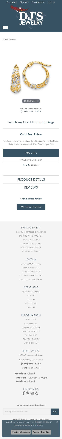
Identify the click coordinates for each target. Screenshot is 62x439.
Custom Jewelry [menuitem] (31, 339)
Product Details (31, 179)
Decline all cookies (21, 432)
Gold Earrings (10, 39)
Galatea (31, 299)
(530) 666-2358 (31, 111)
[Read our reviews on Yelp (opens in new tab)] (36, 393)
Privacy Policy (42, 422)
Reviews (31, 187)
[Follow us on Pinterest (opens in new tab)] (27, 393)
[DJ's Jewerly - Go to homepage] (31, 18)
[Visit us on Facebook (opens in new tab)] (24, 393)
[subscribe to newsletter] (55, 412)
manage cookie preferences (28, 425)
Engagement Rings (31, 264)
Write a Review (31, 206)
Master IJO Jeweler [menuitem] (31, 327)
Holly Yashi (31, 303)
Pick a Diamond (31, 239)
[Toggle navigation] (5, 27)
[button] (12, 2)
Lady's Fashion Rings (31, 279)
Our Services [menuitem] (31, 323)
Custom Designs (31, 251)
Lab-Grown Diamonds (31, 236)
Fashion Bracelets (31, 271)
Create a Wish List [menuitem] (31, 331)
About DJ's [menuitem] (31, 319)
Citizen (31, 295)
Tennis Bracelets (31, 267)
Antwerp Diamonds (31, 247)
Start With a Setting (31, 243)
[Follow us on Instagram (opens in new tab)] (32, 393)
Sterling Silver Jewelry (30, 275)
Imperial (31, 307)
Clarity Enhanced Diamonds (31, 232)
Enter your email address (31, 405)
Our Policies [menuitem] (31, 335)
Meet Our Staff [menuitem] (31, 343)
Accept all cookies (41, 432)
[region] (31, 77)
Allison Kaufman (31, 291)
